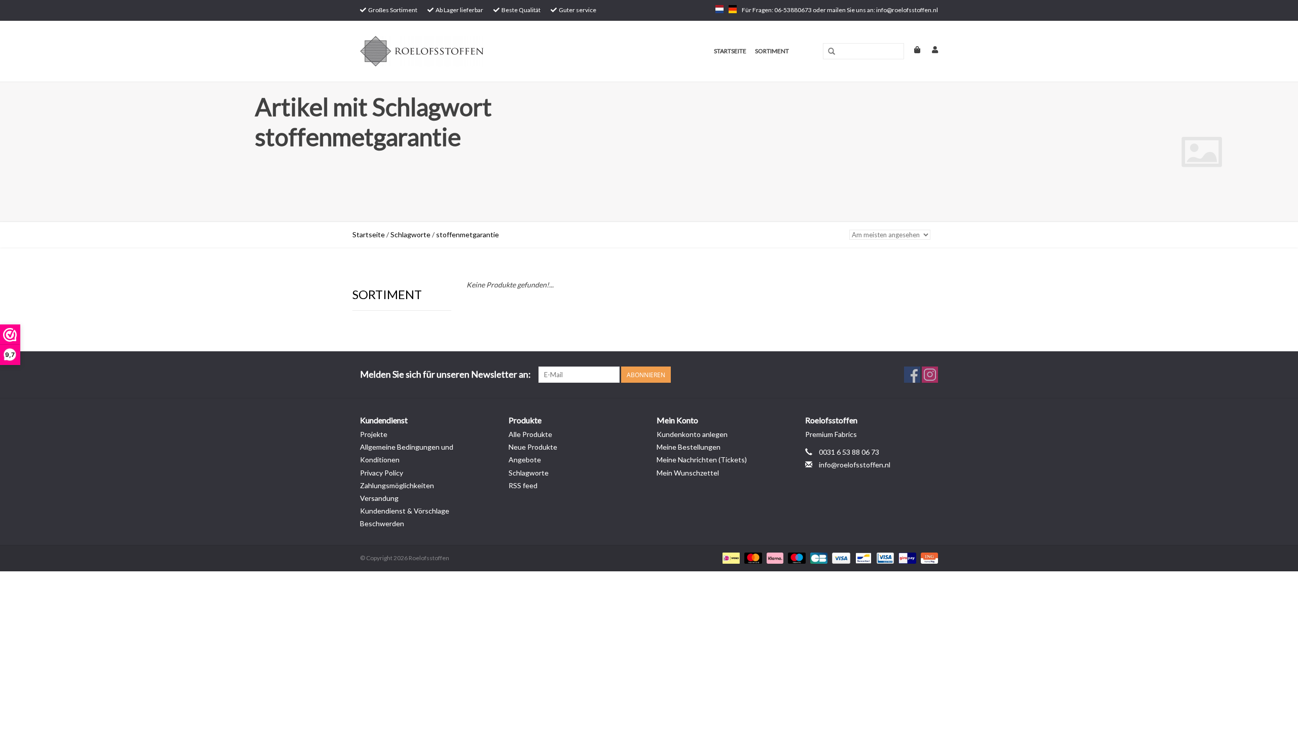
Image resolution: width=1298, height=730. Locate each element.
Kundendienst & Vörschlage (404, 510)
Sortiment (772, 51)
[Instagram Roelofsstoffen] (930, 375)
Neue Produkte (533, 447)
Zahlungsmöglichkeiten (397, 485)
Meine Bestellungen (688, 447)
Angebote (525, 459)
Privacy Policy (381, 472)
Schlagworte (410, 234)
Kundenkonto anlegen (692, 434)
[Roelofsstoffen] (462, 51)
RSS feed (523, 485)
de (733, 9)
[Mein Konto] (930, 49)
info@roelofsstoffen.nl (854, 464)
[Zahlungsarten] (730, 558)
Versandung (379, 498)
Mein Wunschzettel (688, 472)
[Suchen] (831, 51)
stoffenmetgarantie (467, 234)
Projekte (373, 434)
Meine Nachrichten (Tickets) (702, 459)
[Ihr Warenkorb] (913, 49)
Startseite (730, 51)
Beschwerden (382, 523)
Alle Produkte (530, 434)
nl (719, 9)
